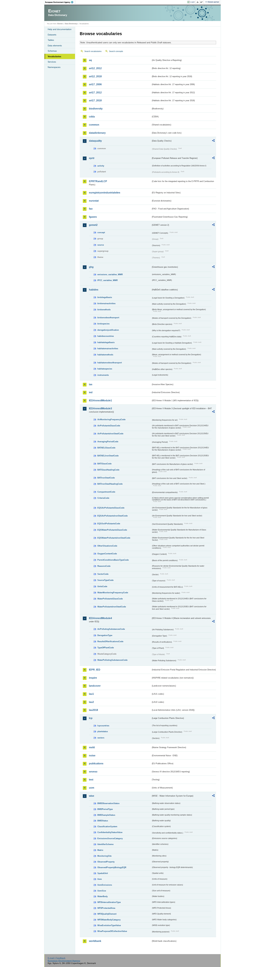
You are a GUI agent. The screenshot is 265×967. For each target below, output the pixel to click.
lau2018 (93, 710)
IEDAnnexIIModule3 (100, 408)
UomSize (101, 891)
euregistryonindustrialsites (104, 192)
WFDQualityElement (106, 914)
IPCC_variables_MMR (107, 280)
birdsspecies (103, 324)
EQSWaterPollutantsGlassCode (112, 530)
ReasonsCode (103, 566)
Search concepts (116, 51)
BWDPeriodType (105, 809)
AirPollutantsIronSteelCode (110, 433)
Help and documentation (59, 29)
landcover (95, 685)
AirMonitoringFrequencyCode (111, 419)
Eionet (60, 24)
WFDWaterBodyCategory (109, 920)
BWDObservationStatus (108, 803)
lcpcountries (103, 725)
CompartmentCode (106, 492)
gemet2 (93, 225)
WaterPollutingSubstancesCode (112, 660)
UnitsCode (102, 586)
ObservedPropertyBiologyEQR (111, 867)
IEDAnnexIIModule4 (100, 618)
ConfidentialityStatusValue (109, 832)
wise (91, 796)
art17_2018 (95, 100)
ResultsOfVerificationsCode (110, 641)
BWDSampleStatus (106, 815)
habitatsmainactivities (107, 348)
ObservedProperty (106, 862)
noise (92, 755)
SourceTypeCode (105, 580)
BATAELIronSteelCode (108, 456)
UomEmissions (104, 885)
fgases (93, 217)
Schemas (52, 51)
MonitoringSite (104, 856)
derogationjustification (108, 330)
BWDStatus (102, 821)
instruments (103, 375)
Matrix (100, 850)
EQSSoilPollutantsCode (108, 523)
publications (96, 763)
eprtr (91, 158)
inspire (93, 678)
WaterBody (102, 896)
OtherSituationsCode (107, 546)
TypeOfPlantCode (105, 647)
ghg (91, 267)
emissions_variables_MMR (110, 274)
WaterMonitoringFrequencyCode (112, 592)
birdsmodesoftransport (108, 317)
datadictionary (97, 133)
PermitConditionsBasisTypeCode (113, 560)
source (100, 245)
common (94, 124)
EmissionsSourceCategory (110, 838)
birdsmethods (104, 309)
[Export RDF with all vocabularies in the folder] (213, 141)
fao (91, 208)
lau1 (91, 694)
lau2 (91, 702)
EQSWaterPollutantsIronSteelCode (113, 538)
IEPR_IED (94, 669)
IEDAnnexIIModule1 (100, 400)
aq (90, 60)
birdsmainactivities (106, 303)
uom (91, 787)
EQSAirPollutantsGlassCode (110, 508)
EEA (60, 2)
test (91, 779)
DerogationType (104, 635)
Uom (99, 879)
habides (93, 289)
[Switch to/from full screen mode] (202, 2)
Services (52, 62)
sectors (100, 738)
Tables (51, 40)
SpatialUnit (102, 873)
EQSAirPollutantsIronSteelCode (112, 516)
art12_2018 (95, 76)
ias (90, 384)
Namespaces (54, 67)
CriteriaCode (103, 498)
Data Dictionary (71, 24)
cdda (92, 116)
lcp (90, 718)
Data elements (55, 45)
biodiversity (96, 108)
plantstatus (102, 731)
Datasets (52, 34)
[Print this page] (198, 2)
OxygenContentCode (107, 553)
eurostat (94, 200)
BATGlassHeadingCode (108, 470)
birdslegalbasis (104, 297)
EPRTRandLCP (98, 181)
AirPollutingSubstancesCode (111, 629)
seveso (93, 771)
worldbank (95, 941)
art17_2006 (95, 84)
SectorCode (102, 574)
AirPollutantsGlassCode (108, 425)
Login (192, 2)
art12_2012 (95, 68)
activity (100, 166)
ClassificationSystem (107, 826)
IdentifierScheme (105, 844)
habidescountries (105, 336)
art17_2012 (95, 92)
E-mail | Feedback (56, 958)
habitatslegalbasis (106, 342)
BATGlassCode (104, 463)
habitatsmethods (105, 355)
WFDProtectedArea (106, 908)
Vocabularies (54, 56)
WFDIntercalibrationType (109, 902)
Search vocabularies (93, 51)
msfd (92, 747)
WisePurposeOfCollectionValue (112, 931)
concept (101, 232)
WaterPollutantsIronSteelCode (111, 607)
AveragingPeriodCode (107, 441)
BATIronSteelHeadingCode (110, 484)
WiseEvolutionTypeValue (109, 925)
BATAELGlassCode (106, 448)
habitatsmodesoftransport (109, 362)
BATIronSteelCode (106, 478)
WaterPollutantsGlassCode (110, 599)
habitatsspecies (104, 369)
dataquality (95, 141)
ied (90, 392)
